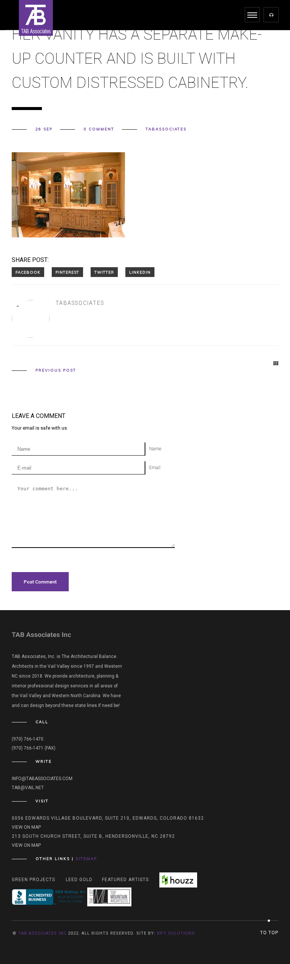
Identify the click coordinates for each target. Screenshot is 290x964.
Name (155, 448)
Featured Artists (125, 879)
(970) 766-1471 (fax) (34, 748)
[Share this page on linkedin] (139, 272)
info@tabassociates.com (42, 778)
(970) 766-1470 (27, 739)
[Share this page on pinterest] (67, 272)
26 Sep (43, 129)
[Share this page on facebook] (28, 272)
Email (154, 467)
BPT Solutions (176, 933)
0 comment (99, 129)
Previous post (55, 370)
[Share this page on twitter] (104, 272)
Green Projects (33, 879)
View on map (26, 827)
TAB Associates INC (42, 933)
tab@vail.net (28, 787)
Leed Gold (79, 879)
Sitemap (86, 858)
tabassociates (166, 129)
